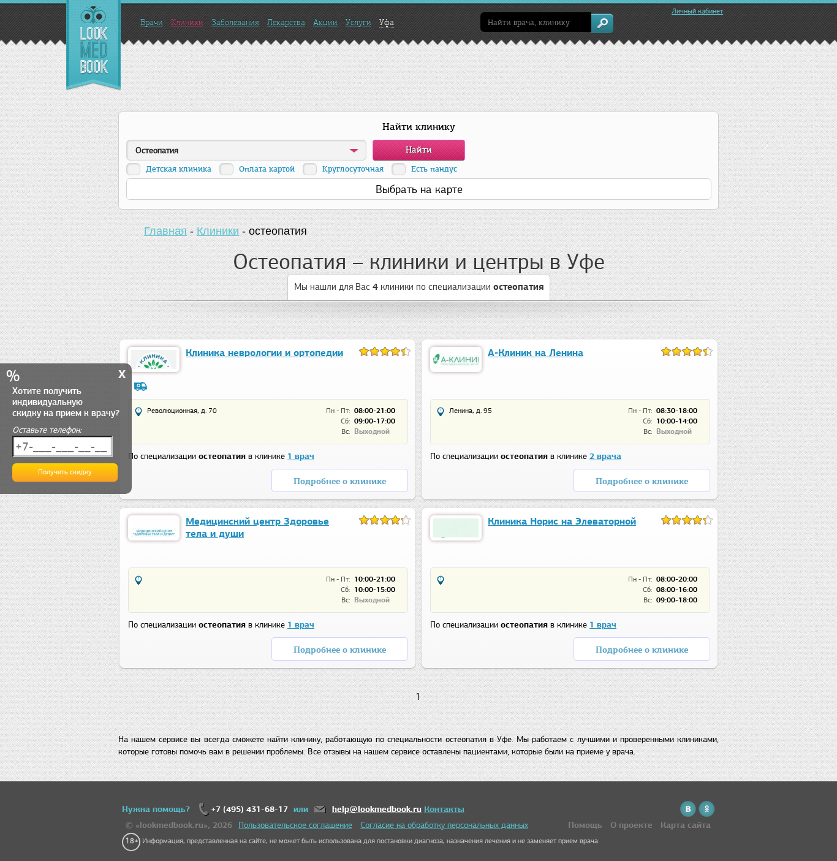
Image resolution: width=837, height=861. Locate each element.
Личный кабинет (697, 11)
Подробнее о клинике (340, 481)
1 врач (300, 456)
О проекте (631, 825)
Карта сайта (686, 825)
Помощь (585, 825)
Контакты (444, 809)
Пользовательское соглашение (295, 825)
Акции (325, 22)
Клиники (187, 22)
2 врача (605, 456)
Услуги (358, 22)
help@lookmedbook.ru (377, 809)
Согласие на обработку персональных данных (444, 825)
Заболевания (235, 22)
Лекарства (286, 22)
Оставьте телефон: (46, 430)
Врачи (151, 22)
